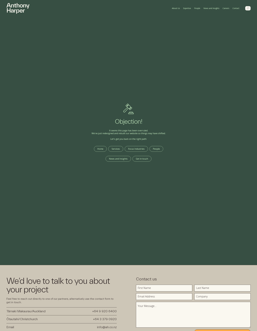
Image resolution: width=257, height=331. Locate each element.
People (197, 8)
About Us (176, 8)
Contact (236, 8)
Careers (226, 8)
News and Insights (211, 8)
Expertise (187, 8)
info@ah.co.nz (107, 327)
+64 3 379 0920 (105, 319)
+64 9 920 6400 (104, 311)
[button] (237, 8)
